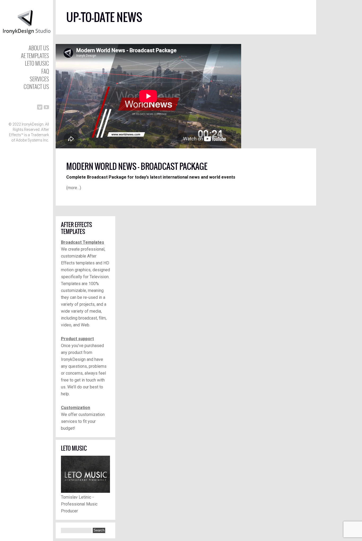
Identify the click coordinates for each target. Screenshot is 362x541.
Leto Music (37, 63)
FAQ (45, 71)
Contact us (36, 86)
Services (39, 79)
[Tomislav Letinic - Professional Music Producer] (85, 491)
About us (39, 48)
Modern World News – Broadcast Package (137, 166)
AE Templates (35, 55)
